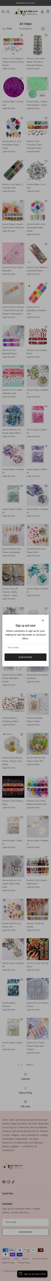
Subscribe (25, 657)
